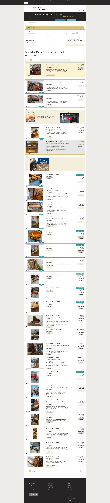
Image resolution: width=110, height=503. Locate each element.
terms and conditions (33, 487)
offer (37, 19)
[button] (27, 144)
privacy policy (32, 489)
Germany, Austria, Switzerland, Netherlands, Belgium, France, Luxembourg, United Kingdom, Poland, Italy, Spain (75, 39)
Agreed (26, 2)
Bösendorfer (70, 487)
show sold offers (50, 41)
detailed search (80, 27)
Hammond (70, 492)
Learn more (73, 0)
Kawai (69, 494)
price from (48, 31)
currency (48, 35)
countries (68, 35)
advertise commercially (60, 20)
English (82, 10)
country (67, 31)
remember (80, 69)
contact (30, 485)
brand (27, 35)
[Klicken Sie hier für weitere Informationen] (40, 164)
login (81, 19)
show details (49, 90)
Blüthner (69, 485)
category (28, 31)
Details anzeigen (50, 74)
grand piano (49, 485)
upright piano (50, 483)
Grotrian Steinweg (71, 489)
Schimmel (70, 496)
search (29, 19)
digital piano (49, 489)
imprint (30, 492)
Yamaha (69, 500)
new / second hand (30, 40)
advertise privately (71, 20)
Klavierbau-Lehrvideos (33, 113)
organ (48, 492)
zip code (72, 31)
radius (78, 31)
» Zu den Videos (39, 120)
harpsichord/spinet (51, 487)
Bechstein (70, 483)
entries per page (69, 471)
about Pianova (32, 483)
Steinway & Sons (71, 498)
